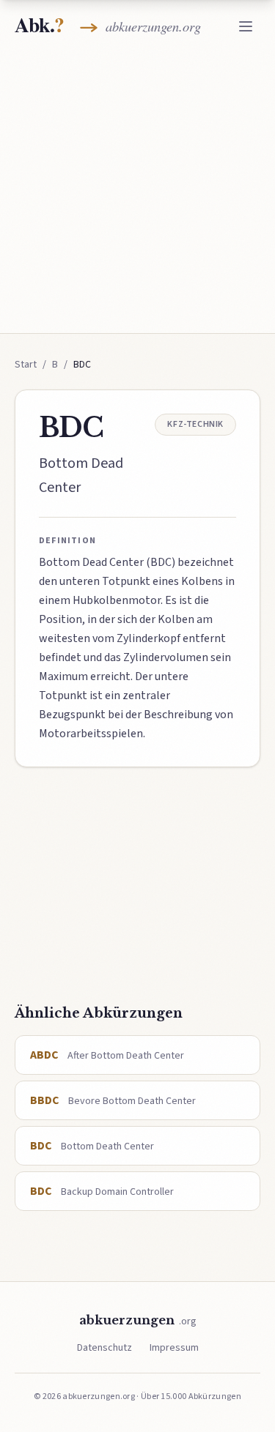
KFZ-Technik (195, 424)
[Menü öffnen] (245, 26)
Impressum (174, 1347)
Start (26, 364)
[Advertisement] (137, 190)
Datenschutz (104, 1347)
